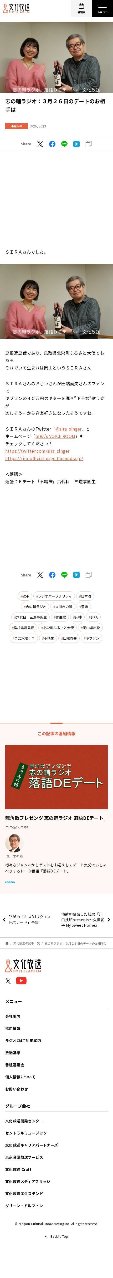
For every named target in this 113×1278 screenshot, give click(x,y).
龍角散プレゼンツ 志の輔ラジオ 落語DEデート (54, 817)
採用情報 (12, 1028)
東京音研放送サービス (24, 1157)
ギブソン (92, 638)
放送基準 (12, 1052)
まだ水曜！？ (24, 638)
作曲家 (61, 617)
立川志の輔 (63, 606)
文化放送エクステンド (24, 1193)
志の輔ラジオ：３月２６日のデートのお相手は (76, 943)
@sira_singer (68, 429)
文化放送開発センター (24, 1120)
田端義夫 (70, 638)
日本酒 (86, 596)
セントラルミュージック (26, 1133)
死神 (78, 617)
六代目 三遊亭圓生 (31, 617)
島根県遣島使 (24, 627)
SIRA (94, 617)
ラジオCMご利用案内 (23, 1040)
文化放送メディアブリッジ (27, 1181)
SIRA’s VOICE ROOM (55, 436)
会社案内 (12, 1016)
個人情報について (20, 1076)
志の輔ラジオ (36, 606)
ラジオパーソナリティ (55, 596)
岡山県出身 (91, 627)
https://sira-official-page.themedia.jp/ (44, 458)
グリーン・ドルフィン (24, 1205)
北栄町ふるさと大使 (58, 627)
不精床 (49, 638)
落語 (84, 606)
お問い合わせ (16, 1089)
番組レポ (16, 126)
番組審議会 (14, 1064)
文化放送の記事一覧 (26, 943)
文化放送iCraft (18, 1169)
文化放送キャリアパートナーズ (31, 1145)
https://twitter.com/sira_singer (37, 451)
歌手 (25, 596)
